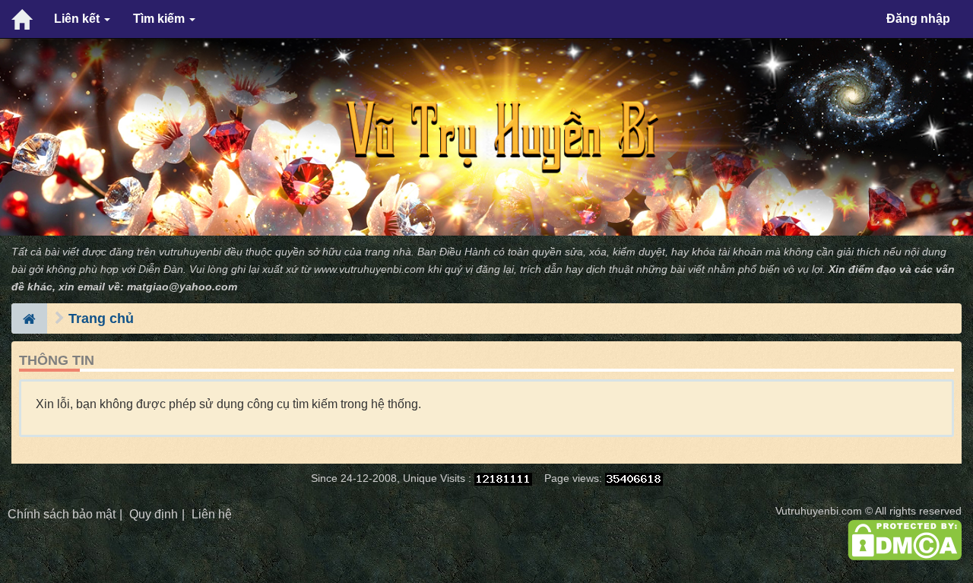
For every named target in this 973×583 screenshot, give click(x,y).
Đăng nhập (918, 18)
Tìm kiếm (160, 18)
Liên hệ (212, 514)
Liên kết (78, 18)
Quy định (153, 514)
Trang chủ (101, 318)
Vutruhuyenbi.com (818, 511)
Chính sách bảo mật (62, 514)
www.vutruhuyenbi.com (369, 269)
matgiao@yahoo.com (182, 287)
